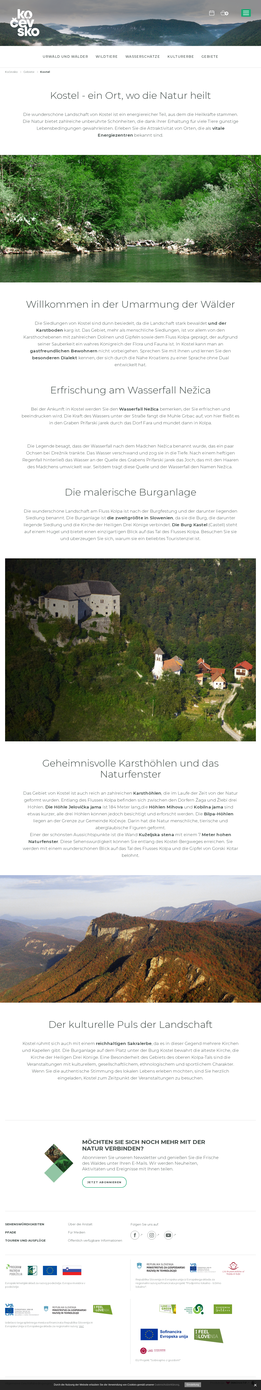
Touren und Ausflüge (25, 1240)
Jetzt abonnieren (104, 1182)
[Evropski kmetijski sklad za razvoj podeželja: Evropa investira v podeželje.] (43, 1270)
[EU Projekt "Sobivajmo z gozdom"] (181, 1341)
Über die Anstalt (80, 1224)
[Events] (211, 13)
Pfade (10, 1232)
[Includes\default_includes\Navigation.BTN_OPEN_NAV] (246, 13)
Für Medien (76, 1232)
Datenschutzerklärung (167, 1384)
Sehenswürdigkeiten (24, 1224)
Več (81, 1326)
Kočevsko (11, 71)
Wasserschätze (142, 57)
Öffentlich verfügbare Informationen (95, 1240)
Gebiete (209, 57)
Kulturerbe (180, 57)
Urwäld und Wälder (65, 57)
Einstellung (193, 1384)
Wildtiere (107, 57)
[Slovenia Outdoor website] (223, 1309)
